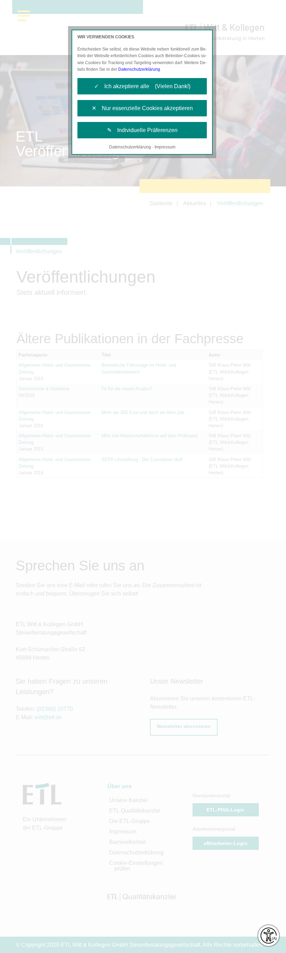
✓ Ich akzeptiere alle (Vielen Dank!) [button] (142, 86)
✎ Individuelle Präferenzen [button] (142, 130)
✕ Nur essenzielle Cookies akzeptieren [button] (142, 108)
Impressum (165, 147)
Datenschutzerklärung (139, 69)
